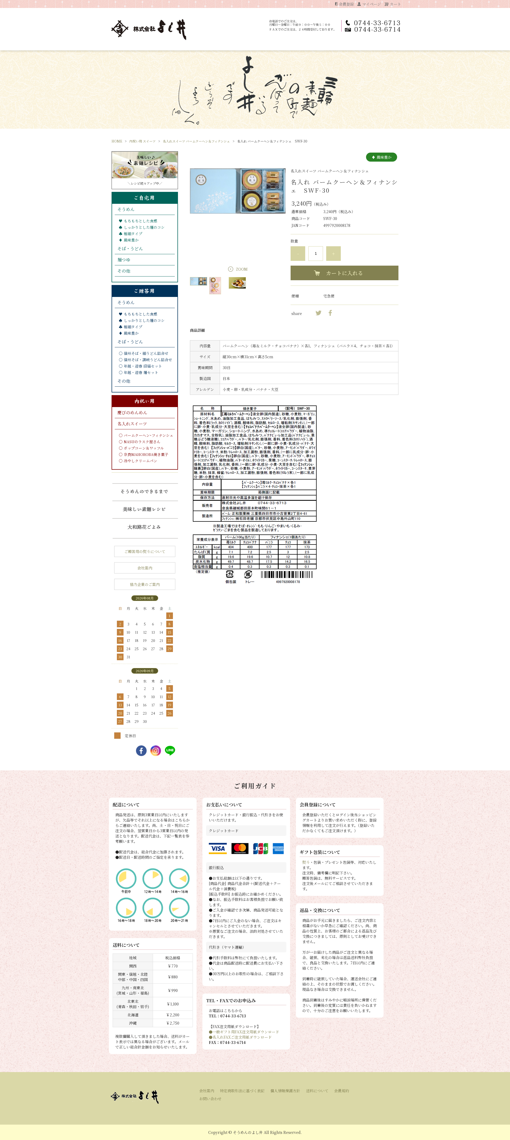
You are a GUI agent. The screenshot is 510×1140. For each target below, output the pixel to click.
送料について (317, 1090)
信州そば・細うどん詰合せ (146, 353)
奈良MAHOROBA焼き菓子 (146, 454)
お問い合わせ (210, 1098)
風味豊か (131, 240)
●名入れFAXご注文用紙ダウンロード (240, 1037)
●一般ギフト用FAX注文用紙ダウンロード (244, 1031)
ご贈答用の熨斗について (144, 551)
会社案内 (144, 568)
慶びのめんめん (132, 412)
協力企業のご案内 (145, 584)
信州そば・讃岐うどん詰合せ (148, 359)
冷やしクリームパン (140, 460)
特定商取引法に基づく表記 (242, 1090)
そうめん (125, 209)
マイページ (371, 4)
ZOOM (242, 269)
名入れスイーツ (132, 424)
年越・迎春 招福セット (143, 366)
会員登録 (346, 4)
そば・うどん (130, 248)
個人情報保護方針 (285, 1090)
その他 (123, 271)
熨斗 (306, 862)
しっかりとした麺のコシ (144, 227)
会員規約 (341, 1090)
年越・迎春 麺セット (141, 372)
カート (395, 4)
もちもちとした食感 (140, 220)
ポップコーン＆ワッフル (144, 448)
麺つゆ (123, 260)
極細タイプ (133, 233)
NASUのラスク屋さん (142, 441)
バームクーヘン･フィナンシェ (148, 435)
